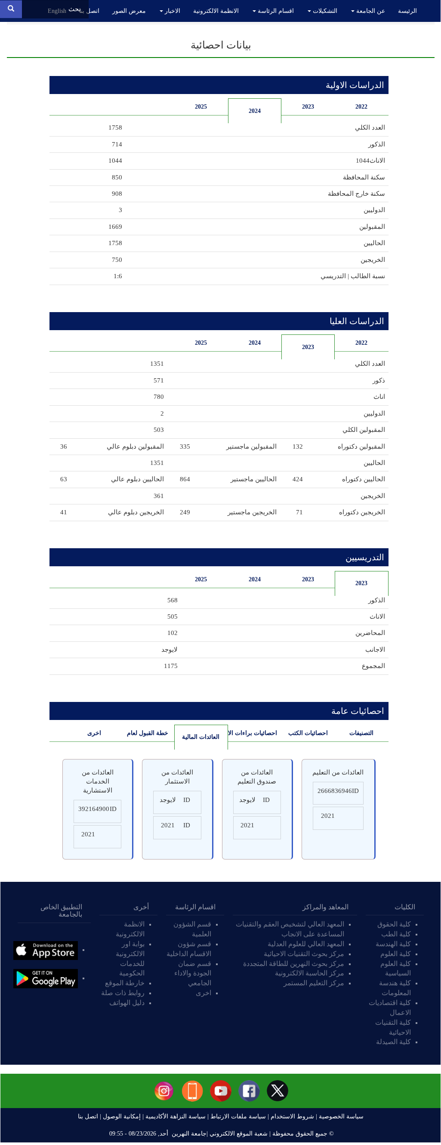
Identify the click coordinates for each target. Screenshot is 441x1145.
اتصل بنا (89, 11)
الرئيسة (407, 11)
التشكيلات (324, 11)
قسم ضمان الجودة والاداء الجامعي (192, 973)
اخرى (94, 733)
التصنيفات (361, 733)
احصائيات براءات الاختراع (252, 733)
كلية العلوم (395, 953)
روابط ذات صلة (123, 992)
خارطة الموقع (125, 983)
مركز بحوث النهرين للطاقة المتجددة (293, 963)
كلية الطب (396, 934)
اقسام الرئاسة (275, 11)
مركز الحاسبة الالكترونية (309, 973)
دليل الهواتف (127, 1002)
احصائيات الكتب (308, 733)
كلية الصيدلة (393, 1041)
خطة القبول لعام (147, 733)
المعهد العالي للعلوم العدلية (306, 944)
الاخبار (171, 11)
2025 (201, 106)
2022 (361, 106)
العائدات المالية (196, 737)
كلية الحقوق (394, 924)
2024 (255, 111)
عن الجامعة (370, 11)
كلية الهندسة (393, 944)
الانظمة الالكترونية (216, 11)
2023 (308, 106)
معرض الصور (129, 11)
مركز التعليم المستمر (314, 983)
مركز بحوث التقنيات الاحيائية (304, 953)
